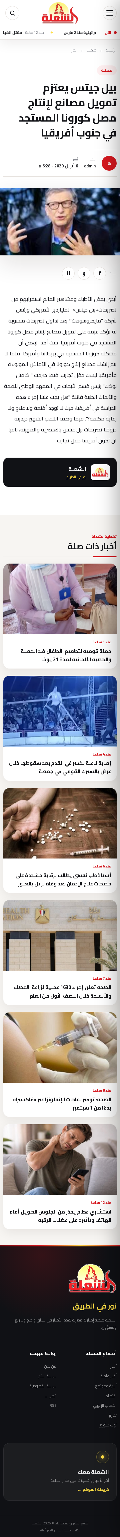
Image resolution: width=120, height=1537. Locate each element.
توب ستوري (108, 1425)
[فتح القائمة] (110, 13)
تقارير (113, 1415)
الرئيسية (111, 50)
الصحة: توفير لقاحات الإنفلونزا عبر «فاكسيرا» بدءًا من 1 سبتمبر (62, 1104)
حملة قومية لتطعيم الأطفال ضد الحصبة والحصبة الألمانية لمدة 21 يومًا (66, 655)
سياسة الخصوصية (43, 1386)
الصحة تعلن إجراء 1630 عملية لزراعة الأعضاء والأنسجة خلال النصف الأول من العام (62, 991)
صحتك (91, 50)
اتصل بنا (51, 1396)
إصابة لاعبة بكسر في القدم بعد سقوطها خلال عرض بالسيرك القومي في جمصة (60, 767)
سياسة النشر (47, 1376)
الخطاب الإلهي (105, 1405)
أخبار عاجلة (109, 1376)
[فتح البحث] (12, 13)
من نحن (50, 1366)
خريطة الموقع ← (93, 1489)
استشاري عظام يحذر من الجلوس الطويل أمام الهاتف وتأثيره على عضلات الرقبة (60, 1216)
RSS (53, 1405)
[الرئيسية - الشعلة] (60, 13)
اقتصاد (111, 1396)
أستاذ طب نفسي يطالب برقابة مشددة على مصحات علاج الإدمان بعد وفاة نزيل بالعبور (63, 879)
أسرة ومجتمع (106, 1386)
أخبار (113, 1366)
